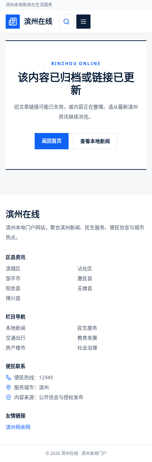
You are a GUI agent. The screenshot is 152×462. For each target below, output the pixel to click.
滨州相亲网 (18, 426)
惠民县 (84, 278)
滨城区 (13, 268)
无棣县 (84, 288)
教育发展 (87, 337)
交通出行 (15, 337)
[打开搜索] (66, 22)
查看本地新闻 (95, 141)
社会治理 (87, 347)
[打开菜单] (83, 22)
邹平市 (13, 278)
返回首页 (52, 140)
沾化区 (84, 268)
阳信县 (13, 288)
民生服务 (87, 327)
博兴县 (13, 298)
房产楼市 (15, 347)
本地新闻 (15, 327)
